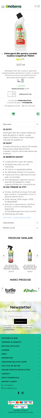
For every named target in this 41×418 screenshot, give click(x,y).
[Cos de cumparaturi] (38, 6)
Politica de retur (10, 366)
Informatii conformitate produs (17, 218)
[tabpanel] (20, 30)
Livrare (5, 350)
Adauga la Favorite (13, 106)
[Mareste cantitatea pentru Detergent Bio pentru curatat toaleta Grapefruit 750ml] (14, 93)
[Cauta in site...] (36, 6)
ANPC (4, 354)
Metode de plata (10, 346)
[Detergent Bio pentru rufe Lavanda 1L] (30, 254)
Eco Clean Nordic (11, 265)
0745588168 (8, 385)
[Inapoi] (1, 54)
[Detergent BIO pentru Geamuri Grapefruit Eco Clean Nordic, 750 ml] (11, 254)
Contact (5, 374)
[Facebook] (18, 393)
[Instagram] (22, 393)
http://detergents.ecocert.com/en (21, 211)
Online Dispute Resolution (15, 370)
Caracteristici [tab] (8, 223)
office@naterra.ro (10, 388)
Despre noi (7, 358)
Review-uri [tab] (9, 228)
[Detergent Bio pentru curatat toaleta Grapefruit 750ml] (20, 30)
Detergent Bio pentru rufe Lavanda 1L (30, 268)
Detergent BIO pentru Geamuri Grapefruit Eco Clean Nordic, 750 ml (11, 268)
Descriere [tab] (7, 124)
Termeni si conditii (11, 342)
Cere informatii (29, 106)
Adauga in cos (25, 94)
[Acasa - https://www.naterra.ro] (13, 7)
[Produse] (3, 7)
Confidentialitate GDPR (14, 362)
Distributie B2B (9, 338)
